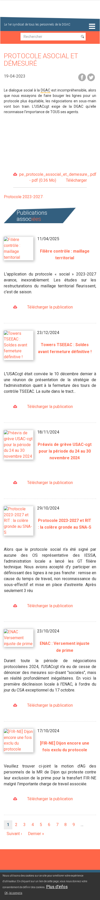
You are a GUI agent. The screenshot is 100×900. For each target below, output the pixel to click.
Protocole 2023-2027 (23, 196)
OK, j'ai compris (13, 892)
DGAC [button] (45, 90)
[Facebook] (82, 76)
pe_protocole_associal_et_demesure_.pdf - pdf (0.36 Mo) (53, 177)
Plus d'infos (57, 886)
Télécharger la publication (50, 307)
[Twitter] (91, 76)
